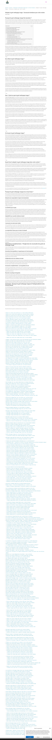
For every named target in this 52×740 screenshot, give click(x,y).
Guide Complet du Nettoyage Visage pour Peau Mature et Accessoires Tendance (21, 691)
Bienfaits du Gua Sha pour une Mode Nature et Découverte (17, 387)
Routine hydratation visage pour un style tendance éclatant (17, 588)
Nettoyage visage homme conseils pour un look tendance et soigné (18, 377)
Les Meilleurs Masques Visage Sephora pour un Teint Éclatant (19, 502)
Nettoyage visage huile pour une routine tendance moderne (17, 416)
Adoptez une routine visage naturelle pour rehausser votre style (19, 606)
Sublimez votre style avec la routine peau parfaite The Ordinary (20, 667)
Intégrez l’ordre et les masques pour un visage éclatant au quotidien (21, 599)
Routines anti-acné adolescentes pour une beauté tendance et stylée (19, 346)
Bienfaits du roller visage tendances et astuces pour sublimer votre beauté (22, 534)
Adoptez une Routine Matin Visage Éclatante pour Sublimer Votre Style (20, 637)
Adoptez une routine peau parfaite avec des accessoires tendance (19, 666)
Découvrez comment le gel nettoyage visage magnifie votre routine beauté (20, 425)
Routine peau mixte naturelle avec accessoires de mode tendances (20, 652)
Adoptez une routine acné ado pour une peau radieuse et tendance (18, 351)
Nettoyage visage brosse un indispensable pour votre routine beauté (19, 426)
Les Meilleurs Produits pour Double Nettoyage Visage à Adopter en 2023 (21, 435)
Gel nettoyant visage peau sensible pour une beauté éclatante (19, 364)
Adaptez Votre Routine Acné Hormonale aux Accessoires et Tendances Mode (20, 344)
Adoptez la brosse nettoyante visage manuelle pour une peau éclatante (20, 459)
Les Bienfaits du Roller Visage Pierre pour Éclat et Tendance (19, 525)
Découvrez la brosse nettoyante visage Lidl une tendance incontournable (21, 450)
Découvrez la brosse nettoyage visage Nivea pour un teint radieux (20, 719)
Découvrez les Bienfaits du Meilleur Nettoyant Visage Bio (17, 356)
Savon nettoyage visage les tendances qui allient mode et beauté (18, 576)
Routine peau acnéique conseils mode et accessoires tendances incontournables (22, 646)
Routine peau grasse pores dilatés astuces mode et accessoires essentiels (22, 660)
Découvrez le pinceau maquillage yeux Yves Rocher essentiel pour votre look (21, 388)
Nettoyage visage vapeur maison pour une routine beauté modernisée (20, 635)
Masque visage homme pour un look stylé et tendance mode (18, 508)
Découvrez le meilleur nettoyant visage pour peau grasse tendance (19, 368)
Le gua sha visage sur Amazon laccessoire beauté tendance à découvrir (20, 473)
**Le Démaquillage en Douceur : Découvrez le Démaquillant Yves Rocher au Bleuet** (22, 544)
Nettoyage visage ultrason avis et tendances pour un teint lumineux (20, 689)
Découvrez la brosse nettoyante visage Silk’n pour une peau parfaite (20, 447)
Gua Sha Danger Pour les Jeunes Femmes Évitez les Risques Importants (19, 382)
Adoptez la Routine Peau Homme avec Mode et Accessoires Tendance (19, 647)
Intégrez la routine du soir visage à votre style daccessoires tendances (20, 324)
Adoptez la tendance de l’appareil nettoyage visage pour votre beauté (20, 428)
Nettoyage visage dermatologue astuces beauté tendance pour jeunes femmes (20, 410)
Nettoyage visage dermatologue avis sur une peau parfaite (18, 413)
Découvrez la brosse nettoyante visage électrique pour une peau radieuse (21, 451)
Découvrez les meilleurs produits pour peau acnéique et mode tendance (20, 584)
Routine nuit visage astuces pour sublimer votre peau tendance (18, 327)
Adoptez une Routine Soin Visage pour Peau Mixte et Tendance (19, 332)
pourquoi (43, 188)
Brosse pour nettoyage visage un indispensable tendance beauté (18, 386)
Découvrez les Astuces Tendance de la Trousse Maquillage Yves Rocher (19, 555)
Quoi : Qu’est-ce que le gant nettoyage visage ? (12, 29)
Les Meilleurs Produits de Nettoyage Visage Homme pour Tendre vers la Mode (21, 706)
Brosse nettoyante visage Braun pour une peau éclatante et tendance (20, 443)
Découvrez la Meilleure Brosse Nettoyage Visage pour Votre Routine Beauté (21, 714)
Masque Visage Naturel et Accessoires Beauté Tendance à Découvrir (20, 514)
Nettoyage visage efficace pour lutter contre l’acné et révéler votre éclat (21, 579)
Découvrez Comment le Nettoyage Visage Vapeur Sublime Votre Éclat (19, 634)
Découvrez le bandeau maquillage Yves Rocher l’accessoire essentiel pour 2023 (22, 395)
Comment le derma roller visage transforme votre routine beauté (19, 533)
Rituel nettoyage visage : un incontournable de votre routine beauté (19, 675)
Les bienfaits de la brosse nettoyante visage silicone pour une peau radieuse (22, 462)
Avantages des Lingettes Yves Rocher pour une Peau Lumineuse (18, 556)
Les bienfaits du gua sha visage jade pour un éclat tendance (19, 474)
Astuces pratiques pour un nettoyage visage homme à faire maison (19, 378)
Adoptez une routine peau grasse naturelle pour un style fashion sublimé (21, 664)
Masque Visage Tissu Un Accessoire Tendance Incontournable (18, 507)
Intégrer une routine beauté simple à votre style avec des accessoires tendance (22, 374)
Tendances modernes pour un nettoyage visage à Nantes (16, 571)
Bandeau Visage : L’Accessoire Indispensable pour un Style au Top (19, 484)
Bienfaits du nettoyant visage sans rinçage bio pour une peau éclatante (21, 640)
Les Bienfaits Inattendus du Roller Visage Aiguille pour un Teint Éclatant (21, 524)
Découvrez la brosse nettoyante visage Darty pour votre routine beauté (21, 455)
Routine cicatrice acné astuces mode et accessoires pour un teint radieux (20, 350)
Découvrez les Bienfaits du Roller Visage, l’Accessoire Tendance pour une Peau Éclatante (23, 520)
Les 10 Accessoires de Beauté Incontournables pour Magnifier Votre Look (20, 488)
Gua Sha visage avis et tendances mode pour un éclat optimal (19, 469)
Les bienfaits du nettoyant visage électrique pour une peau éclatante (20, 320)
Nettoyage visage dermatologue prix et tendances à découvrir (19, 414)
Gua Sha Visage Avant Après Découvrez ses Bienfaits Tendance (19, 478)
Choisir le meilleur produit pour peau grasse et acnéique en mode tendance (21, 369)
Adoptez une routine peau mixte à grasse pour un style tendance (19, 651)
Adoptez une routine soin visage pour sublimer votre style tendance (19, 330)
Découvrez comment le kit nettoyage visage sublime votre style (18, 679)
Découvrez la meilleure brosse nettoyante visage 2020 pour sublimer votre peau (22, 446)
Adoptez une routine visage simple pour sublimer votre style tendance (20, 602)
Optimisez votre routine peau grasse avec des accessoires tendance (20, 656)
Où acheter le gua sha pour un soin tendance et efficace (17, 384)
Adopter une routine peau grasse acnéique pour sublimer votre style (20, 657)
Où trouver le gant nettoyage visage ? (11, 30)
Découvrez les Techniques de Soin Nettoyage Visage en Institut (19, 405)
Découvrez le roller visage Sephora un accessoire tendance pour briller (21, 532)
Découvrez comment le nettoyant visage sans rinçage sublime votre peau (20, 638)
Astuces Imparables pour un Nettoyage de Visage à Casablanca (18, 564)
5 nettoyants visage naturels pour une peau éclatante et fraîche (18, 322)
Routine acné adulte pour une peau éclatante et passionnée (17, 348)
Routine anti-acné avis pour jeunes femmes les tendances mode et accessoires (21, 328)
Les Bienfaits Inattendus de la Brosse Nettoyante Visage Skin (19, 456)
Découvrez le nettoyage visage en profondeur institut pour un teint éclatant (22, 419)
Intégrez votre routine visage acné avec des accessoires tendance (20, 605)
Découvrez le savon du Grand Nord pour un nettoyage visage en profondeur (21, 420)
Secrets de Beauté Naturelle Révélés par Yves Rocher (16, 543)
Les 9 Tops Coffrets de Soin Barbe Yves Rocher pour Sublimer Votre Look (20, 546)
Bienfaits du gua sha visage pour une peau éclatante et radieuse (19, 468)
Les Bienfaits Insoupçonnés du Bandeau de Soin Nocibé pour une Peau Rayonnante (21, 540)
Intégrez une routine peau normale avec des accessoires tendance (19, 648)
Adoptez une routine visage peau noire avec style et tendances (19, 618)
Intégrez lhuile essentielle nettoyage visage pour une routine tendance (20, 698)
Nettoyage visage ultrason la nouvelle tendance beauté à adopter (18, 688)
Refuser (38, 737)
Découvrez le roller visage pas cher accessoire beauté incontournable (20, 529)
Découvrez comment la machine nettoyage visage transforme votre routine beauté (21, 401)
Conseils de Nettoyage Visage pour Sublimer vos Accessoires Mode (18, 575)
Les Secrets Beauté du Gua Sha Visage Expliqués (15, 466)
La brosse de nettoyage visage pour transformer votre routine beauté (19, 682)
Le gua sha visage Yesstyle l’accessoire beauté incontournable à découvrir (21, 476)
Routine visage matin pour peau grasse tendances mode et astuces (20, 616)
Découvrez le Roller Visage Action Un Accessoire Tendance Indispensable (21, 530)
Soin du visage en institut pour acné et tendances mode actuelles (19, 347)
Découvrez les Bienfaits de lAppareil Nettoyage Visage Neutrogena (20, 430)
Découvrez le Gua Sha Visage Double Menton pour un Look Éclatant (19, 470)
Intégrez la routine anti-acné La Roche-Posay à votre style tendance (19, 352)
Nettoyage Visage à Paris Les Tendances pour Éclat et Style (17, 562)
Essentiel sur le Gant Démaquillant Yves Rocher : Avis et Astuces (19, 554)
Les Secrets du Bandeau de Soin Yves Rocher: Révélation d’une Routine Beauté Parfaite (23, 517)
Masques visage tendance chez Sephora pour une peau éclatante (19, 493)
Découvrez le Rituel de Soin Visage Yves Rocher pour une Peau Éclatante (20, 559)
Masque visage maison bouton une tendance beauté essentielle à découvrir (21, 500)
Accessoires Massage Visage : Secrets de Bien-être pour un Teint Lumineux (20, 489)
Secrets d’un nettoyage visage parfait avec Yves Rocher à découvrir (19, 731)
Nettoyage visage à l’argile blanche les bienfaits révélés (17, 678)
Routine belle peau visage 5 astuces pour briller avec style (18, 342)
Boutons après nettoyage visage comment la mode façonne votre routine (20, 699)
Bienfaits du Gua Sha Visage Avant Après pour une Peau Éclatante (19, 481)
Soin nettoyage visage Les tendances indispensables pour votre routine (20, 703)
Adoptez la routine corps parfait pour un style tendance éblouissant (19, 312)
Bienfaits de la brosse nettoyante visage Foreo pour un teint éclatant (21, 460)
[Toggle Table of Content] (31, 26)
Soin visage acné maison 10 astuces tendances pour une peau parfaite (19, 591)
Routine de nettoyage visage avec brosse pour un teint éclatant (18, 568)
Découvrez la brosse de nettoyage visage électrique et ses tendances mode (21, 683)
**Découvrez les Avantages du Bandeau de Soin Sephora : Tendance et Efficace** (21, 542)
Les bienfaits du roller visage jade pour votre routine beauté (19, 522)
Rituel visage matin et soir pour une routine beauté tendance (18, 318)
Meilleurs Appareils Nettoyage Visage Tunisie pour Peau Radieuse (19, 432)
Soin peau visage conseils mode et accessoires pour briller (17, 587)
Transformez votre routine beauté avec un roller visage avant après (20, 526)
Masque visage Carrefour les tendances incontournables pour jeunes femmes (21, 503)
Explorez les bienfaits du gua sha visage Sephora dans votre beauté (20, 480)
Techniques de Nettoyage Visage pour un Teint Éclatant (24, 7)
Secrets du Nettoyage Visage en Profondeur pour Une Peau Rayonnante (19, 418)
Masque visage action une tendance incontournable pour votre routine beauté (22, 510)
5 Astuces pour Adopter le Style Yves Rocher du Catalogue (17, 548)
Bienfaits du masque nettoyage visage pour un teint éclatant (18, 424)
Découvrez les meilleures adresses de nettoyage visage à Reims (18, 563)
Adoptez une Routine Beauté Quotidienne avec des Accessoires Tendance (20, 373)
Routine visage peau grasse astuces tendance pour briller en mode (20, 625)
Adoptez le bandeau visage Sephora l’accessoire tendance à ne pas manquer (21, 486)
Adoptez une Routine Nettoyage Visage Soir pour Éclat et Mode (19, 408)
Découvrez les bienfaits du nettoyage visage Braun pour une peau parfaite (20, 695)
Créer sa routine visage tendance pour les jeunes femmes (18, 622)
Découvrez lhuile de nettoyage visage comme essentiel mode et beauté (19, 583)
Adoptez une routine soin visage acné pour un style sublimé (18, 331)
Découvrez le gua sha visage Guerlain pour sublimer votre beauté (19, 472)
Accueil (6, 7)
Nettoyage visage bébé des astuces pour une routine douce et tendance (20, 437)
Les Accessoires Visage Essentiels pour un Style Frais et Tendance (19, 516)
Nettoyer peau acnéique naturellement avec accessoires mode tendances (20, 592)
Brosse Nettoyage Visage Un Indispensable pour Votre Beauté (17, 708)
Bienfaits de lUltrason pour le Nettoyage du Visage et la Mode (18, 580)
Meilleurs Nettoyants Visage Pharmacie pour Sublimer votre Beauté (19, 355)
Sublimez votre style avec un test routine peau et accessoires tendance (21, 644)
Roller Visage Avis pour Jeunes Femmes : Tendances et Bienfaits (19, 536)
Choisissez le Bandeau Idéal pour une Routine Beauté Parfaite (18, 483)
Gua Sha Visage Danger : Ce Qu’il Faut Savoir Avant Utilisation (19, 477)
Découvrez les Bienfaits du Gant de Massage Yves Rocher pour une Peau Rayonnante (22, 547)
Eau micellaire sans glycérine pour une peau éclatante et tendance (19, 354)
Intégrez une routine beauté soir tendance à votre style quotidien (19, 642)
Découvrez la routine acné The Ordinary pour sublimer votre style (19, 343)
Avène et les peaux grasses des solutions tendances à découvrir (18, 366)
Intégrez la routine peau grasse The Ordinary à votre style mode (20, 658)
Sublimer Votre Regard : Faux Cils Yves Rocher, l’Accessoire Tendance (20, 550)
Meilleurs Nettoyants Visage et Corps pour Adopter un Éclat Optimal (19, 319)
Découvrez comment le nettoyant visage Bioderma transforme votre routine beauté (22, 359)
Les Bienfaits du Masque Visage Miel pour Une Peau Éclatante (19, 511)
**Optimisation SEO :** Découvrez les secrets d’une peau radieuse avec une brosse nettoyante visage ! (26, 442)
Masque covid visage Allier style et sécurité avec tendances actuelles (20, 383)
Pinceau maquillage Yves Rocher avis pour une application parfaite (19, 398)
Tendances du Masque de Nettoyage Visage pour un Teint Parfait (18, 702)
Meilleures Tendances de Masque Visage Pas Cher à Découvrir (18, 497)
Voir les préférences (46, 737)
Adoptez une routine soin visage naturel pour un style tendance (19, 337)
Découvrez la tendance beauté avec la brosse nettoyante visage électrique (21, 464)
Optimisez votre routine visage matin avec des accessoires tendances (20, 615)
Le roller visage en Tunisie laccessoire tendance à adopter (18, 538)
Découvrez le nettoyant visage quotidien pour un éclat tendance (18, 323)
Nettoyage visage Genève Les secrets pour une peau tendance (17, 629)
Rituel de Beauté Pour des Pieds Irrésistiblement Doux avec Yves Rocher (20, 560)
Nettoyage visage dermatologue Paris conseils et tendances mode (19, 412)
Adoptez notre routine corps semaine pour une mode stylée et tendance (20, 314)
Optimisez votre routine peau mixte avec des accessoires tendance (20, 650)
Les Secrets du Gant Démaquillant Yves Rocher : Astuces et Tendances (19, 392)
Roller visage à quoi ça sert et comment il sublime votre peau (19, 528)
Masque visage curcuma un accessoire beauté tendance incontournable (20, 506)
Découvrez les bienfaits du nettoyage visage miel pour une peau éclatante (20, 724)
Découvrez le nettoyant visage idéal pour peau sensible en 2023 (18, 363)
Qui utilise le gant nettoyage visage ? (11, 28)
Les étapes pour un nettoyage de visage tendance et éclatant (18, 671)
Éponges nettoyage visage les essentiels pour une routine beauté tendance (20, 422)
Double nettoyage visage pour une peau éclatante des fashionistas (19, 434)
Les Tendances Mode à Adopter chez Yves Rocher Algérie (16, 558)
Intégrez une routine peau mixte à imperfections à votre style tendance (21, 654)
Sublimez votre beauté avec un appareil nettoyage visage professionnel (21, 632)
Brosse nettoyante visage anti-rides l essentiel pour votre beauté (20, 463)
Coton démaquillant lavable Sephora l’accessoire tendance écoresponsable (20, 391)
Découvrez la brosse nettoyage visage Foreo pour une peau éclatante (20, 715)
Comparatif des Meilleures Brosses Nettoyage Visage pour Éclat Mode (20, 718)
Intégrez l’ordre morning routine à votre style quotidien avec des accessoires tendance (23, 339)
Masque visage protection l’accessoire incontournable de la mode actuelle (21, 512)
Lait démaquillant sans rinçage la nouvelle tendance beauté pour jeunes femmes (21, 358)
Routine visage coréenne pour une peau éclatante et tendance (19, 612)
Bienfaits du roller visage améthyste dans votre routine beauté (19, 537)
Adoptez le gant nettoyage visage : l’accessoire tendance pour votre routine (21, 725)
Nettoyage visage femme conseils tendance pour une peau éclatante (19, 674)
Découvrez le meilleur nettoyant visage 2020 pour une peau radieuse (19, 360)
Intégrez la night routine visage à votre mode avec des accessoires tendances (22, 621)
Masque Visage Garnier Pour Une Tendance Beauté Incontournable (19, 494)
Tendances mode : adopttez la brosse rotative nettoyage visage (18, 730)
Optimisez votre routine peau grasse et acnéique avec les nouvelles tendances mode (23, 662)
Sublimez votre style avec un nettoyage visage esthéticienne (18, 567)
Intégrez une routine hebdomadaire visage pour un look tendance (18, 326)
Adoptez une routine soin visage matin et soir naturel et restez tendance (22, 335)
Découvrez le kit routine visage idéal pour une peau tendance (19, 611)
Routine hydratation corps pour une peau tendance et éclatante (18, 316)
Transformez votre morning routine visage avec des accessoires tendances (21, 596)
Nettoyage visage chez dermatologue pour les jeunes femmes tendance (19, 566)
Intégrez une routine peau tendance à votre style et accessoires (18, 643)
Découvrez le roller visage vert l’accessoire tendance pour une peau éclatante (22, 521)
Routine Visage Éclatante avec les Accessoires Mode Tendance (18, 595)
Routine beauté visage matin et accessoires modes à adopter (17, 370)
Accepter (29, 737)
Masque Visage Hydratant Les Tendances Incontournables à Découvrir (20, 492)
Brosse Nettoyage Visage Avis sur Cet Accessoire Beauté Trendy (19, 709)
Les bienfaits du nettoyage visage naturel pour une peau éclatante (19, 670)
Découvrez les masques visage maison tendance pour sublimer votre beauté (21, 498)
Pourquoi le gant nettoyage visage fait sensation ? (13, 27)
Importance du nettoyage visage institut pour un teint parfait (18, 694)
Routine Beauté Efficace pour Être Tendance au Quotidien (17, 372)
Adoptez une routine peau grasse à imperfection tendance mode (19, 661)
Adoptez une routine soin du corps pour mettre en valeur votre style (19, 315)
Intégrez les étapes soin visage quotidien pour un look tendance (18, 340)
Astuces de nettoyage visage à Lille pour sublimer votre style (18, 572)
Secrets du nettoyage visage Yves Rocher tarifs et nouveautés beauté (20, 728)
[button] (49, 728)
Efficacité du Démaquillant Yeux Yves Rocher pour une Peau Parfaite (19, 397)
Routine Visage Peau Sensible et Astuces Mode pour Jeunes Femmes (19, 601)
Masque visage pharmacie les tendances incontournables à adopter (19, 496)
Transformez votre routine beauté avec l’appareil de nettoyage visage (20, 734)
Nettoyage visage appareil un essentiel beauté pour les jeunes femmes (20, 685)
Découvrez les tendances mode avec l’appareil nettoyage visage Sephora (21, 429)
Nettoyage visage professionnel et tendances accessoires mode (18, 630)
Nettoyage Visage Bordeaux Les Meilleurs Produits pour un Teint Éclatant (20, 570)
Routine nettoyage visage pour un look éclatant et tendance (17, 407)
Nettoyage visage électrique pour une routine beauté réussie (18, 402)
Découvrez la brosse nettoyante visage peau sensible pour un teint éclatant (22, 454)
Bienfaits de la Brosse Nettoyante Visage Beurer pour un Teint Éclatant (21, 458)
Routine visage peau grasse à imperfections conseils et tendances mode (21, 626)
